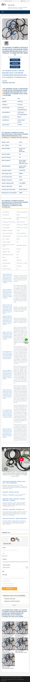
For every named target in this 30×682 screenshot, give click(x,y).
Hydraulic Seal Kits (14, 14)
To (3, 553)
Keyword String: (6, 157)
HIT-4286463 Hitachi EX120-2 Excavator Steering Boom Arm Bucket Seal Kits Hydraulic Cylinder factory (7, 414)
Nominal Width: (6, 148)
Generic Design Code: (8, 183)
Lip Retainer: (5, 120)
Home (2, 14)
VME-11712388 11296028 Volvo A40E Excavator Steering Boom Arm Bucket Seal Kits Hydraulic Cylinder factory (7, 294)
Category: (5, 104)
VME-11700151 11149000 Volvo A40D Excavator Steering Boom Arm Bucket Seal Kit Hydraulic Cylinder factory (7, 394)
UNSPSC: (4, 101)
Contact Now (15, 60)
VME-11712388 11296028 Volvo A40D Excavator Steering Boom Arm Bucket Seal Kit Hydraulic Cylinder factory (7, 375)
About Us (3, 677)
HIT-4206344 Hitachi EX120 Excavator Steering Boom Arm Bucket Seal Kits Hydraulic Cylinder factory (7, 355)
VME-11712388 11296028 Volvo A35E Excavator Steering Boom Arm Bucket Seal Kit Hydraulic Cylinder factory (7, 433)
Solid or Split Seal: (7, 186)
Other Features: (6, 160)
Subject (4, 559)
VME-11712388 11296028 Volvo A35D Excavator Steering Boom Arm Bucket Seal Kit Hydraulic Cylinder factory (7, 320)
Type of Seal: (5, 124)
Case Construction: (7, 177)
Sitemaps (19, 677)
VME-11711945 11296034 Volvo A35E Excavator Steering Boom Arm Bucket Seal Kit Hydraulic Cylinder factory (7, 309)
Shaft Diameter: (6, 166)
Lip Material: (5, 117)
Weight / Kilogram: (7, 180)
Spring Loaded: (6, 154)
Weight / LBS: (5, 142)
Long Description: (7, 170)
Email (4, 547)
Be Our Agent (15, 67)
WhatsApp (15, 63)
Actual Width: (6, 107)
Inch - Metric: (5, 145)
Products (7, 14)
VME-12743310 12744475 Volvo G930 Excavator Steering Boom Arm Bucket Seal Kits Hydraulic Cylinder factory (7, 278)
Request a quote (8, 1)
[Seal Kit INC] (3, 4)
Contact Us (9, 677)
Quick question (6, 565)
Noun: (3, 98)
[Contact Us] (26, 341)
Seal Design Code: (7, 173)
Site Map (15, 677)
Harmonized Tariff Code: (8, 189)
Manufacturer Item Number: (9, 193)
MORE (14, 605)
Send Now (9, 588)
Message (4, 575)
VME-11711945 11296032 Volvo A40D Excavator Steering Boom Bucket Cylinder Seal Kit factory (7, 336)
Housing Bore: (6, 112)
